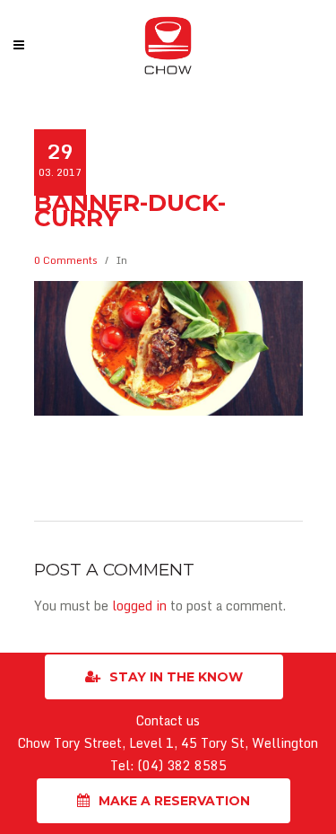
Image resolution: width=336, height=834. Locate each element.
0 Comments (66, 260)
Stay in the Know (176, 677)
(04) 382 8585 (182, 765)
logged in (139, 605)
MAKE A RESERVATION (174, 801)
